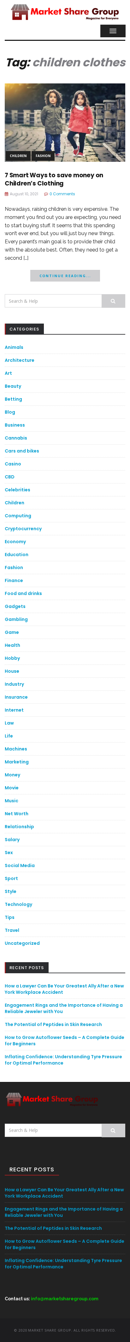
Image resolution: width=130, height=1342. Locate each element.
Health (12, 645)
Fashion (43, 156)
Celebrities (17, 490)
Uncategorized (22, 943)
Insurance (16, 697)
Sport (11, 878)
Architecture (19, 360)
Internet (14, 710)
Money (12, 775)
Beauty (13, 386)
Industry (14, 684)
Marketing (17, 762)
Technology (18, 904)
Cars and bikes (22, 451)
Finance (14, 580)
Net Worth (16, 814)
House (12, 671)
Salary (12, 839)
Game (12, 632)
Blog (10, 412)
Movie (12, 788)
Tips (10, 917)
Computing (18, 516)
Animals (14, 347)
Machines (16, 749)
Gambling (16, 619)
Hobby (12, 658)
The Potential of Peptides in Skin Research (53, 1024)
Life (9, 736)
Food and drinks (23, 593)
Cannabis (16, 438)
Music (11, 801)
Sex (9, 852)
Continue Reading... (65, 275)
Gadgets (15, 606)
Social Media (20, 865)
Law (9, 723)
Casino (13, 464)
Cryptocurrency (23, 528)
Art (8, 373)
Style (10, 891)
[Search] (113, 301)
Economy (15, 541)
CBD (10, 477)
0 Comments (62, 194)
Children (18, 156)
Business (15, 425)
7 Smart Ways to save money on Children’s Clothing (54, 179)
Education (16, 554)
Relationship (19, 826)
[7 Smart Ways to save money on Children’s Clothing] (65, 121)
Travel (12, 930)
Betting (13, 399)
